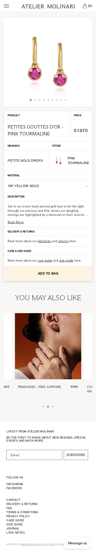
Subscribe (76, 455)
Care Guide (15, 520)
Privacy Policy (18, 516)
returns (63, 241)
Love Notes (15, 532)
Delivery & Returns (22, 503)
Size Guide (14, 524)
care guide (45, 260)
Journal (12, 528)
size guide (66, 260)
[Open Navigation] (6, 5)
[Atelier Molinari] (48, 5)
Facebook (14, 488)
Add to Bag (48, 273)
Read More (16, 222)
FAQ (9, 508)
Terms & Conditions (22, 512)
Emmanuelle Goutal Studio (37, 544)
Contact (13, 499)
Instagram (14, 484)
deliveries (44, 241)
